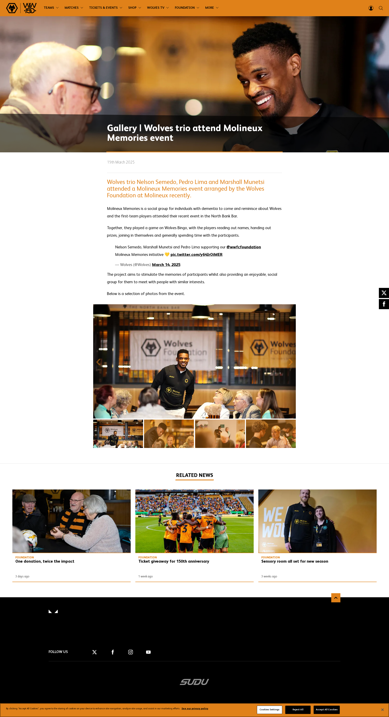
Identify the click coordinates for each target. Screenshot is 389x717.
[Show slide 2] (169, 434)
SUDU (194, 682)
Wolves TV (155, 8)
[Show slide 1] (118, 434)
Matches (72, 8)
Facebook (384, 304)
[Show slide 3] (220, 434)
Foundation (185, 8)
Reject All (298, 709)
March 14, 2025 (166, 265)
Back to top (335, 597)
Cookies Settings (269, 709)
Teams (49, 8)
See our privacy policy (195, 709)
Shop (132, 8)
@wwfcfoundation (244, 247)
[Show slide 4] (271, 434)
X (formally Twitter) (384, 293)
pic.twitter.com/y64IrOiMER (196, 255)
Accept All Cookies (327, 709)
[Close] (382, 709)
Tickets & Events (103, 8)
